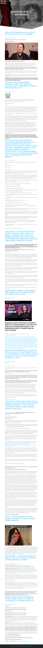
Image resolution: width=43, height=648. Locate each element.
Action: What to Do (27, 336)
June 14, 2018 (10, 563)
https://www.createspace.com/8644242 (25, 565)
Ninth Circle (21, 341)
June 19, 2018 (10, 524)
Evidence (40, 1)
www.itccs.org (7, 76)
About (18, 1)
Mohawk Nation (12, 341)
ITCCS (7, 340)
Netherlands (17, 341)
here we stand (26, 339)
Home (15, 1)
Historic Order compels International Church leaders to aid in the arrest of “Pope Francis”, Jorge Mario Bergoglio (19, 599)
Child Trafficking (14, 338)
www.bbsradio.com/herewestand (10, 130)
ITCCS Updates (29, 1)
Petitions (32, 2)
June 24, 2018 (10, 361)
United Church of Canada (29, 347)
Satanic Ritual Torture (10, 345)
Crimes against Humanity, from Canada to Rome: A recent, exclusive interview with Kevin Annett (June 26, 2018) (20, 292)
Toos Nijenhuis (14, 347)
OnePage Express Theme (30, 646)
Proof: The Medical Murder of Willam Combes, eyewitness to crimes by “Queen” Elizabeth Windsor (20, 518)
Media (9, 341)
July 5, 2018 (10, 244)
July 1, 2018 (10, 297)
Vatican (15, 348)
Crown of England (14, 339)
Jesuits (10, 340)
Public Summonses (10, 343)
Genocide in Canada (20, 339)
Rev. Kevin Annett (10, 344)
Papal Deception (25, 341)
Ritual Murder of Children (17, 344)
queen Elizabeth (16, 343)
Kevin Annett (25, 340)
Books (21, 1)
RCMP (26, 343)
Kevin (14, 91)
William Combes (20, 348)
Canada (31, 336)
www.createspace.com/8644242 (11, 335)
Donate (27, 2)
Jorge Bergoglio (13, 340)
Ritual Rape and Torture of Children (27, 344)
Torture (18, 347)
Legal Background (30, 340)
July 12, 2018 (10, 160)
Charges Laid (9, 338)
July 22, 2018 (10, 91)
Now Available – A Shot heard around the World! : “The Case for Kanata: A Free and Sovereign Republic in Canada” (20, 558)
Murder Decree (4, 2)
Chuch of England (20, 338)
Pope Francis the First (11, 342)
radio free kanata (22, 343)
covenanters (9, 339)
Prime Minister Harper (21, 342)
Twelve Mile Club (22, 347)
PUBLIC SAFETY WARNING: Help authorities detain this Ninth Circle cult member (20, 33)
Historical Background (32, 339)
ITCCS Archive (35, 1)
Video (17, 348)
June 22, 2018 (10, 412)
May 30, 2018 (10, 604)
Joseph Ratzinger (19, 340)
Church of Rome (25, 338)
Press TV (16, 342)
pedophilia (30, 341)
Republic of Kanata (38, 2)
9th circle (22, 336)
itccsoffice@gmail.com (23, 72)
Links (24, 1)
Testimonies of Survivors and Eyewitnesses (21, 345)
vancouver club (11, 348)
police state (34, 341)
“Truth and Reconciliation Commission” (14, 336)
